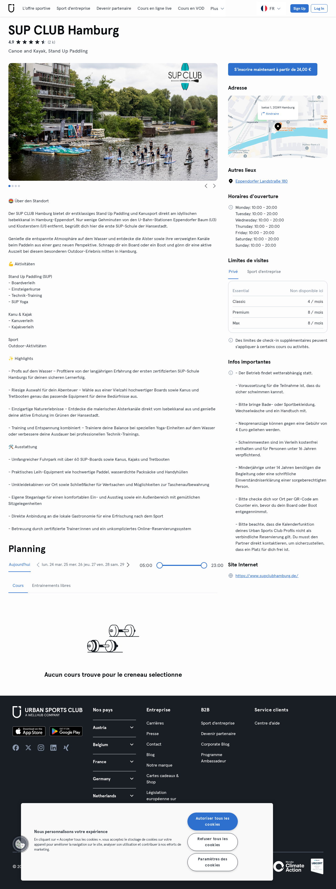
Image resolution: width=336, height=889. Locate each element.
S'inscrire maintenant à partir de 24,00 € (272, 69)
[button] (114, 727)
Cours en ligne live (155, 8)
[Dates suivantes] (128, 564)
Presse (152, 733)
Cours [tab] (18, 585)
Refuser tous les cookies (212, 841)
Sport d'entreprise (73, 8)
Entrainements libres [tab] (51, 585)
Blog (150, 754)
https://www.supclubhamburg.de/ (266, 575)
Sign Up (299, 8)
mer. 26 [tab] (76, 564)
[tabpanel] (113, 639)
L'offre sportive (36, 8)
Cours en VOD (191, 8)
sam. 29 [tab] (117, 564)
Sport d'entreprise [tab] (264, 271)
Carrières (155, 723)
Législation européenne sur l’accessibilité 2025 (163, 799)
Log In (319, 8)
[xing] (66, 748)
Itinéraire (272, 114)
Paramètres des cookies (212, 862)
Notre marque (159, 765)
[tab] (9, 186)
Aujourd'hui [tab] (19, 564)
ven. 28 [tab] (103, 564)
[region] (147, 842)
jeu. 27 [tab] (90, 564)
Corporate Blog (215, 744)
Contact (153, 744)
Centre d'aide (267, 723)
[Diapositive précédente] (206, 186)
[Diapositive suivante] (214, 186)
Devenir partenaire (114, 8)
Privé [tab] (233, 271)
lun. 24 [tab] (48, 564)
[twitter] (28, 748)
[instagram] (41, 748)
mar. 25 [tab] (61, 564)
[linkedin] (53, 748)
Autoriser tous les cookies (212, 821)
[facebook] (16, 748)
